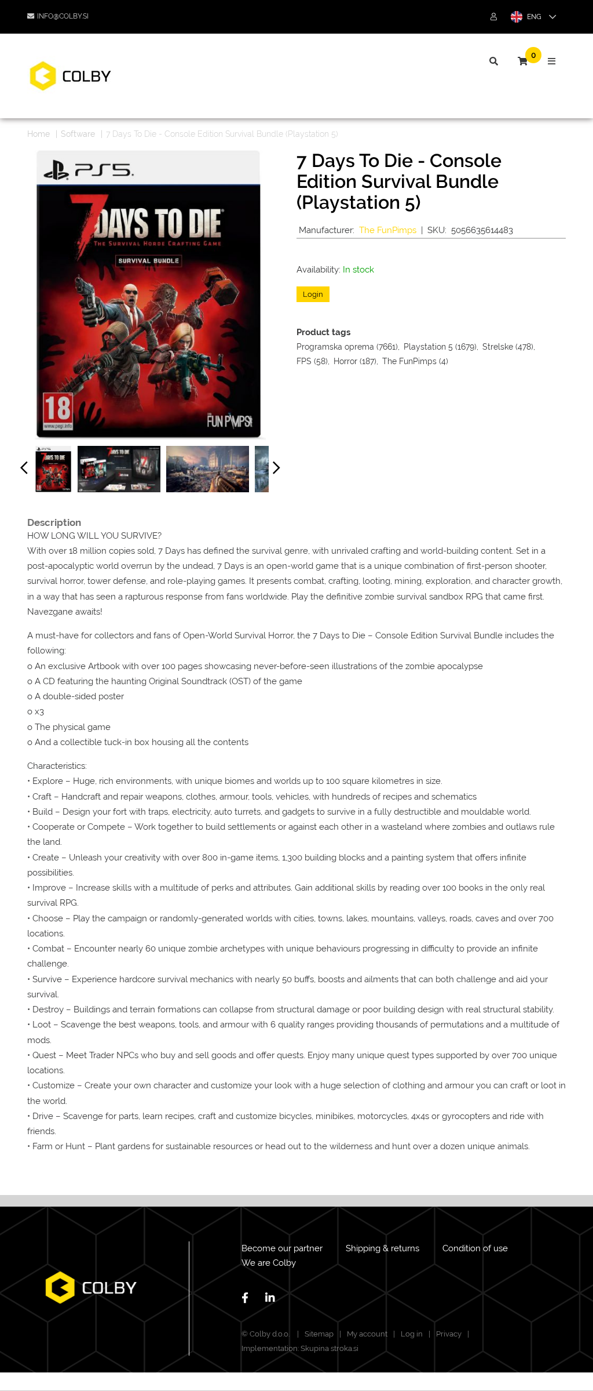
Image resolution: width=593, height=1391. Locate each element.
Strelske (497, 346)
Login (313, 294)
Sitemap (319, 1334)
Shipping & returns (382, 1248)
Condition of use (475, 1248)
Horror (345, 361)
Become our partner (282, 1248)
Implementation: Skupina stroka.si (299, 1348)
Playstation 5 (428, 346)
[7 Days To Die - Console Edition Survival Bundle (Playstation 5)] (53, 469)
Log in (412, 1334)
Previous (24, 470)
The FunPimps (387, 230)
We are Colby (268, 1263)
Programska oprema (335, 346)
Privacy (449, 1334)
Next (277, 470)
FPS (304, 361)
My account (367, 1334)
